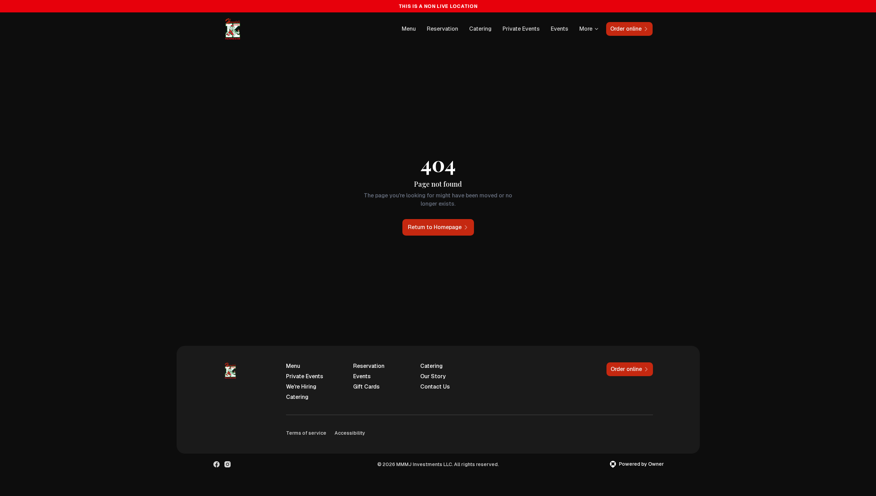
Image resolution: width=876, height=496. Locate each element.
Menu (409, 28)
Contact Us (435, 386)
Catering (480, 28)
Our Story (433, 376)
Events (559, 28)
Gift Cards (366, 386)
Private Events (521, 28)
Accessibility (350, 433)
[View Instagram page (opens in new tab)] (227, 464)
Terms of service (306, 433)
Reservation (442, 28)
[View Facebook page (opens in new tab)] (216, 464)
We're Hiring (301, 386)
